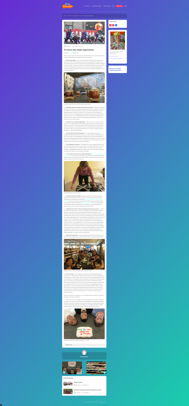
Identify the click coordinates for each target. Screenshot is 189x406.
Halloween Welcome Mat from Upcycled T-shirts (87, 390)
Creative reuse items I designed (115, 58)
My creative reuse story (114, 56)
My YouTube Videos (96, 6)
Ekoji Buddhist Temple (86, 202)
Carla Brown (68, 46)
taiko (71, 344)
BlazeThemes (102, 402)
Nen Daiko (71, 52)
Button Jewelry (78, 382)
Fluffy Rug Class (107, 6)
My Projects (86, 6)
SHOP (113, 6)
